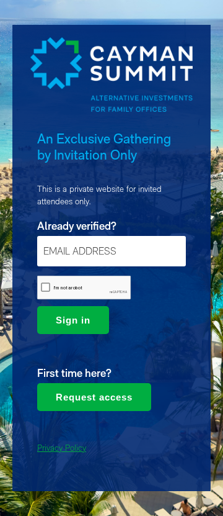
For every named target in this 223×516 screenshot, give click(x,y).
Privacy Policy (61, 448)
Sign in (73, 320)
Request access (94, 397)
